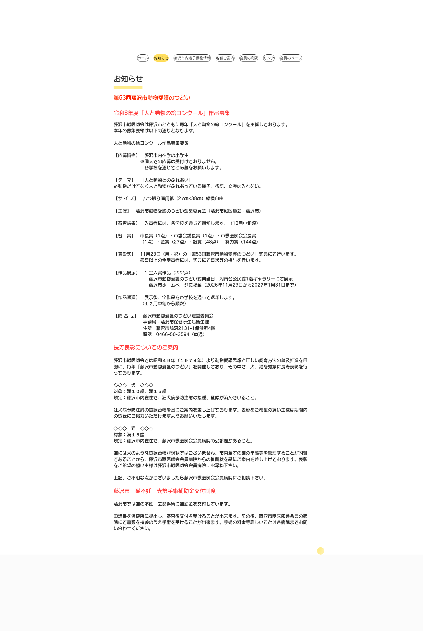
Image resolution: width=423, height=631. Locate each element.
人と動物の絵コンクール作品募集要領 (151, 143)
